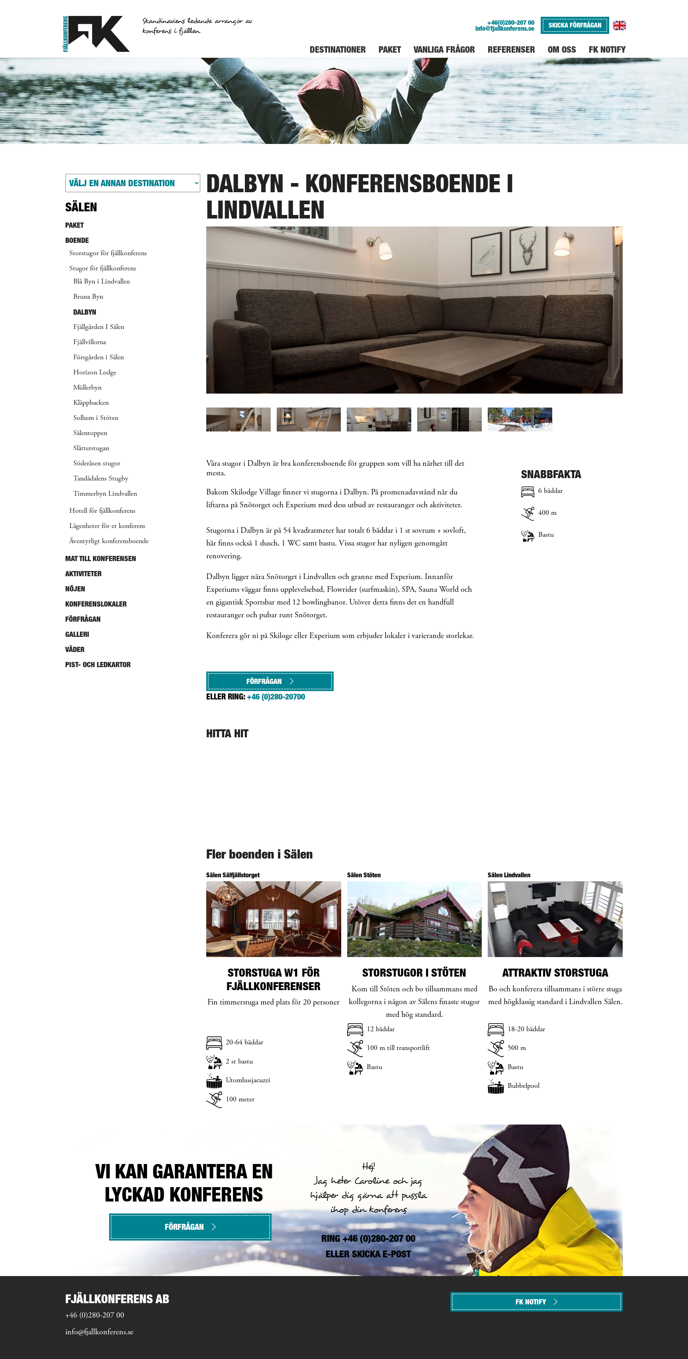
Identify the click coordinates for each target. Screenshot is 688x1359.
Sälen (81, 207)
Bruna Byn (88, 297)
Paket (74, 225)
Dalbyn (84, 312)
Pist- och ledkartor (98, 664)
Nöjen (75, 589)
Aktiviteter (83, 573)
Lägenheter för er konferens (107, 526)
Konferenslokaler (96, 604)
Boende (77, 240)
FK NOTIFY (531, 1302)
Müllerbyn (87, 388)
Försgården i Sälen (98, 357)
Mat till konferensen (100, 558)
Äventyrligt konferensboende (109, 541)
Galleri (77, 634)
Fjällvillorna (89, 342)
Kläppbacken (91, 403)
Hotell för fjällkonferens (102, 511)
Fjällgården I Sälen (98, 327)
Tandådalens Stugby (100, 479)
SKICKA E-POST (381, 1254)
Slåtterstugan (91, 448)
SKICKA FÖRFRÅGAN (575, 25)
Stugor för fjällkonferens (102, 268)
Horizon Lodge (94, 372)
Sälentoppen (90, 433)
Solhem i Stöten (95, 418)
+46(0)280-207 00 (510, 23)
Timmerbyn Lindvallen (105, 494)
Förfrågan (264, 681)
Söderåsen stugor (96, 463)
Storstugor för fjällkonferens (108, 253)
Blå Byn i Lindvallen (101, 282)
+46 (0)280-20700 (276, 696)
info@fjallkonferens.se (504, 29)
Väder (74, 649)
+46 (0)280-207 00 (94, 1316)
